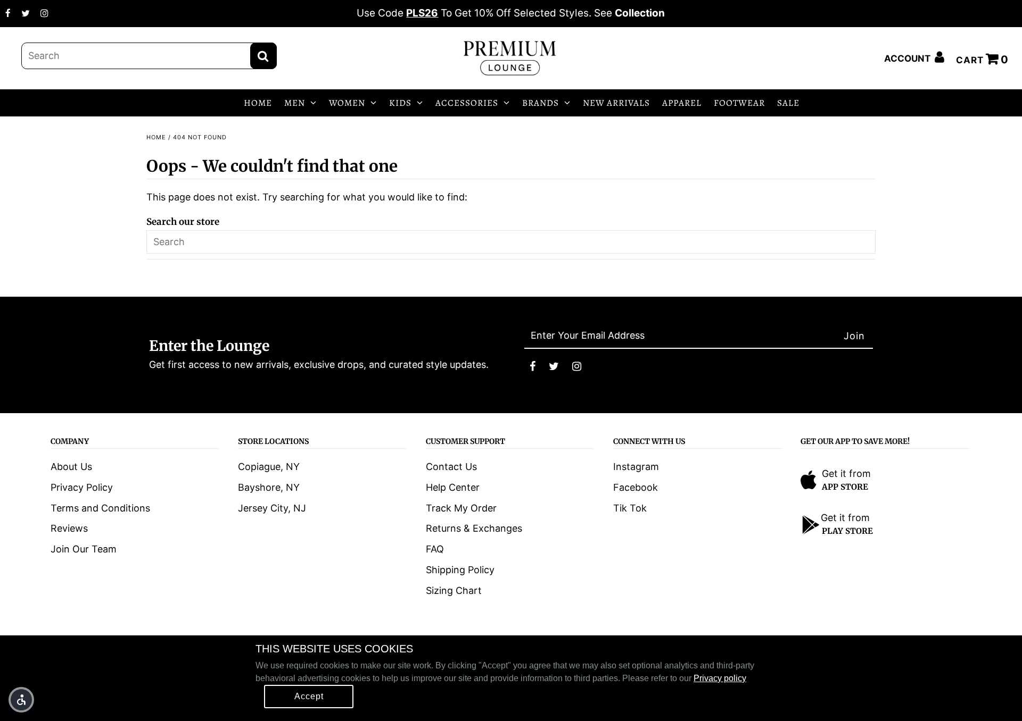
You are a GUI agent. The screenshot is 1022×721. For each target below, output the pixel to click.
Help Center (453, 487)
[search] (149, 56)
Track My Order (461, 508)
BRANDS (540, 103)
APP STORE (845, 487)
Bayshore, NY (269, 487)
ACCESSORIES (466, 103)
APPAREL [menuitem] (682, 103)
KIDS (400, 103)
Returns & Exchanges (474, 528)
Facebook (635, 487)
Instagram (636, 466)
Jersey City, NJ (272, 508)
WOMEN (347, 103)
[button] (21, 699)
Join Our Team (84, 549)
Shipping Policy (460, 569)
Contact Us (451, 466)
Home (156, 137)
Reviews (69, 528)
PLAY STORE (847, 531)
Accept (309, 696)
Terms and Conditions (100, 508)
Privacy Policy (82, 487)
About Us (71, 466)
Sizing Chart (454, 590)
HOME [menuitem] (258, 103)
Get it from (846, 473)
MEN (294, 103)
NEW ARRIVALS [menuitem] (616, 103)
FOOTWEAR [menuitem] (739, 103)
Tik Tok (630, 508)
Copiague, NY (269, 466)
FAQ (435, 549)
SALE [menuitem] (788, 103)
